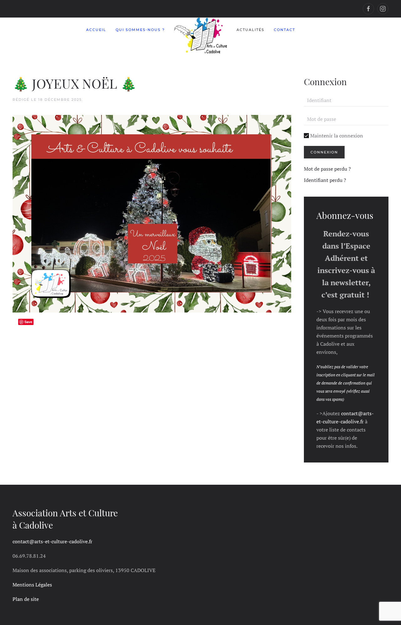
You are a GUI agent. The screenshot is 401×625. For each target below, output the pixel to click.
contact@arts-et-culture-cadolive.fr (52, 541)
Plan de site (26, 599)
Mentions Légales (32, 584)
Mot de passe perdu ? (327, 168)
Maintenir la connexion (336, 135)
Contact (284, 30)
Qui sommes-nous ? (140, 30)
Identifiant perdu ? (325, 180)
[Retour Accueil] (200, 36)
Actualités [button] (250, 30)
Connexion (324, 152)
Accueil (96, 30)
